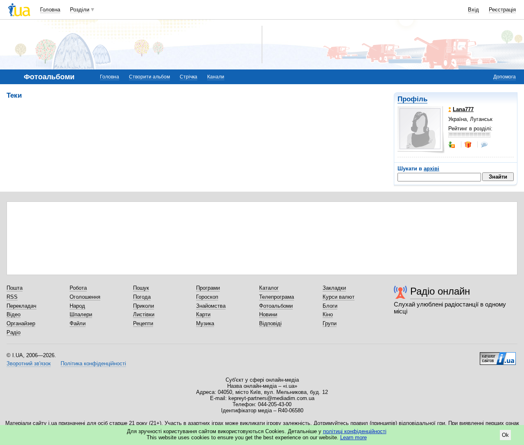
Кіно (328, 314)
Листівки (143, 314)
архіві (431, 168)
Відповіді (270, 323)
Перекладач (21, 306)
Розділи (79, 10)
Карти (203, 314)
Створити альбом (149, 77)
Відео (13, 314)
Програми (208, 288)
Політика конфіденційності (93, 363)
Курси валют (339, 297)
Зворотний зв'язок (29, 363)
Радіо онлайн (440, 291)
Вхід (473, 10)
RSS (12, 297)
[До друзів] (452, 144)
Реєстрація (502, 10)
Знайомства (211, 306)
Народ (77, 306)
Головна (50, 10)
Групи (330, 323)
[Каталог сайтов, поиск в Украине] (498, 355)
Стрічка (188, 77)
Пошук (141, 288)
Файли (78, 323)
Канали (215, 77)
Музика (205, 323)
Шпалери (81, 314)
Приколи (143, 306)
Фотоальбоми (276, 306)
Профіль (412, 99)
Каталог (269, 288)
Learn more (353, 437)
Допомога (504, 77)
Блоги (330, 306)
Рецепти (143, 323)
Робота (78, 288)
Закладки (334, 288)
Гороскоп (207, 297)
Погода (142, 297)
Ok (505, 435)
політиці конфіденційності (354, 431)
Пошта (15, 288)
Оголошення (85, 297)
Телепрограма (276, 297)
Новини (268, 314)
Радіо (13, 332)
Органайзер (21, 323)
